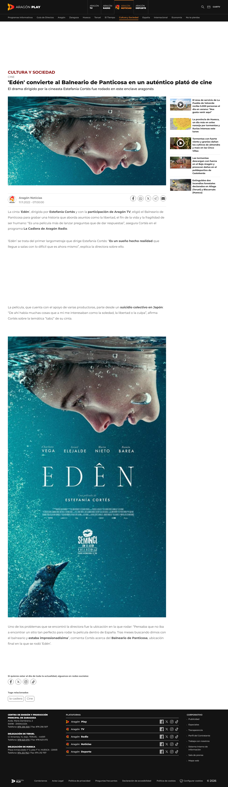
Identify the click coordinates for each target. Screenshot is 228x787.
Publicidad (193, 719)
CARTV (216, 7)
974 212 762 (23, 753)
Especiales (193, 725)
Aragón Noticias (30, 198)
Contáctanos (40, 781)
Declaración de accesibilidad (137, 781)
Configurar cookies (193, 781)
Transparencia (195, 730)
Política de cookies (166, 781)
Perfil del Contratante (199, 735)
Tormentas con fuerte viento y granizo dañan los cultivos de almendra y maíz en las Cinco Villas (206, 145)
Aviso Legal (58, 781)
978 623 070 (24, 740)
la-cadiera (15, 698)
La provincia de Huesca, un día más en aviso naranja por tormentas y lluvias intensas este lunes (206, 125)
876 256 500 (24, 727)
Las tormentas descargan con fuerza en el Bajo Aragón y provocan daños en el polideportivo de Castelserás (204, 166)
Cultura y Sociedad (31, 72)
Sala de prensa (195, 755)
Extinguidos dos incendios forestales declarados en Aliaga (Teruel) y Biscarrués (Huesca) (204, 186)
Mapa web (193, 761)
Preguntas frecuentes (106, 781)
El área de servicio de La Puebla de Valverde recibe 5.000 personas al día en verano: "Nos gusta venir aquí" (206, 106)
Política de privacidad (79, 781)
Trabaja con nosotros (198, 741)
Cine (30, 698)
